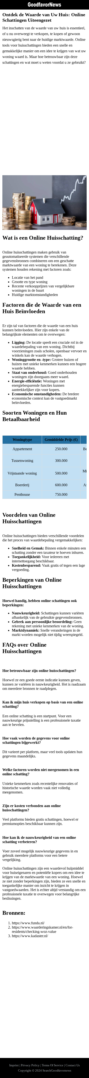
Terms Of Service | (54, 1065)
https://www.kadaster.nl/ (30, 936)
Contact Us (73, 1065)
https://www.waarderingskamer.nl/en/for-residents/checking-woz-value (42, 929)
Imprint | (15, 1065)
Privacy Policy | (31, 1065)
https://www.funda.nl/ (28, 923)
